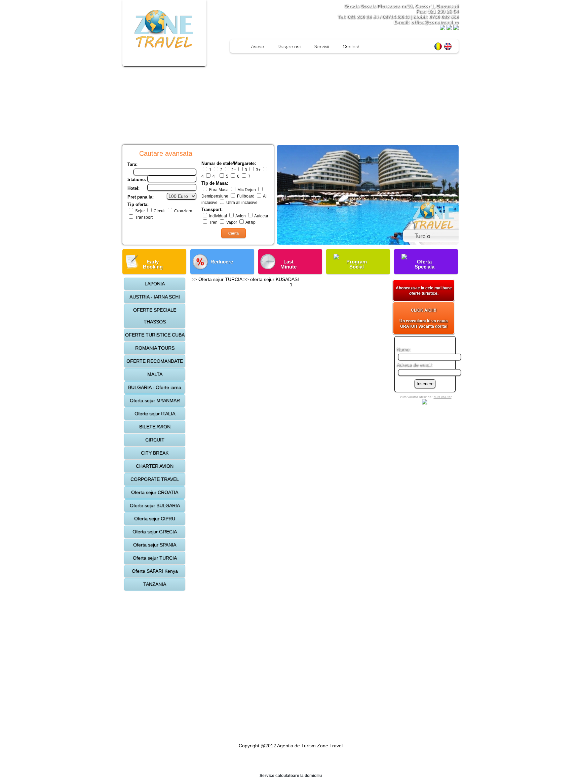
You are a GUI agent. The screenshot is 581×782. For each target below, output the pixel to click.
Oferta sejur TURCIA (155, 558)
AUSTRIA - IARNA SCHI (154, 296)
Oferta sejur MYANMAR (155, 400)
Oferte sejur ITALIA (154, 413)
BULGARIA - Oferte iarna (154, 387)
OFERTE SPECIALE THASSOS (154, 315)
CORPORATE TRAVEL (154, 479)
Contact (350, 46)
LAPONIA (155, 283)
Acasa (257, 46)
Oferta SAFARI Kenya (155, 571)
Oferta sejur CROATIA (154, 492)
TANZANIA (154, 584)
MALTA (154, 374)
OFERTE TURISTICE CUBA (155, 334)
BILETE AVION (154, 426)
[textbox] (164, 172)
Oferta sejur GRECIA (154, 531)
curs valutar (443, 397)
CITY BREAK (154, 453)
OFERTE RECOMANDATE (154, 361)
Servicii (321, 46)
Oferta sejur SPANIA (154, 544)
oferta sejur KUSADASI (274, 279)
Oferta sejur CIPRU (154, 518)
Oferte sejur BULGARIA (155, 505)
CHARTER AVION (154, 466)
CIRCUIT (154, 439)
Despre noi (288, 46)
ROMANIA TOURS (155, 348)
